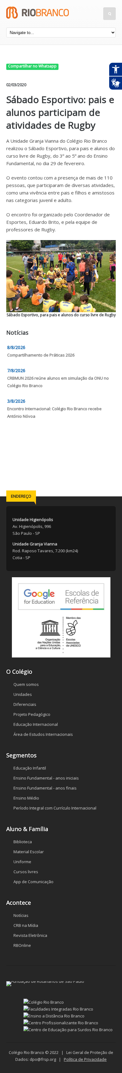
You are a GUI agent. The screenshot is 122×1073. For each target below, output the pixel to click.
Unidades (22, 694)
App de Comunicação (33, 881)
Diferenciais (24, 704)
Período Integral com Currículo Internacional (54, 808)
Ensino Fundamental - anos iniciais (46, 778)
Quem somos (26, 684)
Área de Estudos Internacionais (43, 734)
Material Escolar (28, 851)
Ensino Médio (26, 798)
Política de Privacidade (85, 1059)
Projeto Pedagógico (31, 714)
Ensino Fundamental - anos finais (45, 788)
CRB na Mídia (25, 925)
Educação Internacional (35, 724)
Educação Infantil (29, 768)
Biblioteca (22, 841)
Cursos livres (25, 871)
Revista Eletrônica (30, 935)
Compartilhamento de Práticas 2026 (40, 355)
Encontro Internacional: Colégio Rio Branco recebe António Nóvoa (54, 412)
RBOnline (22, 945)
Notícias (20, 915)
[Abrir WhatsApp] (106, 1057)
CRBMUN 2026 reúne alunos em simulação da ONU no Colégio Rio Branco (58, 381)
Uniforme (22, 861)
